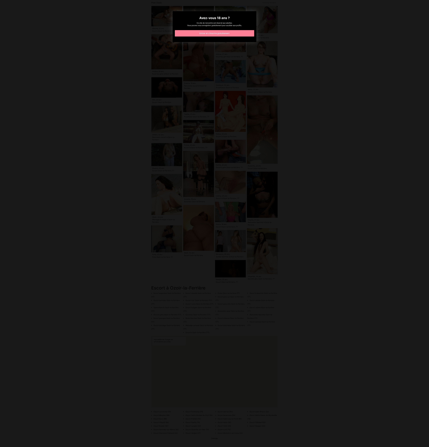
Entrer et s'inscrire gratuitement (214, 33)
